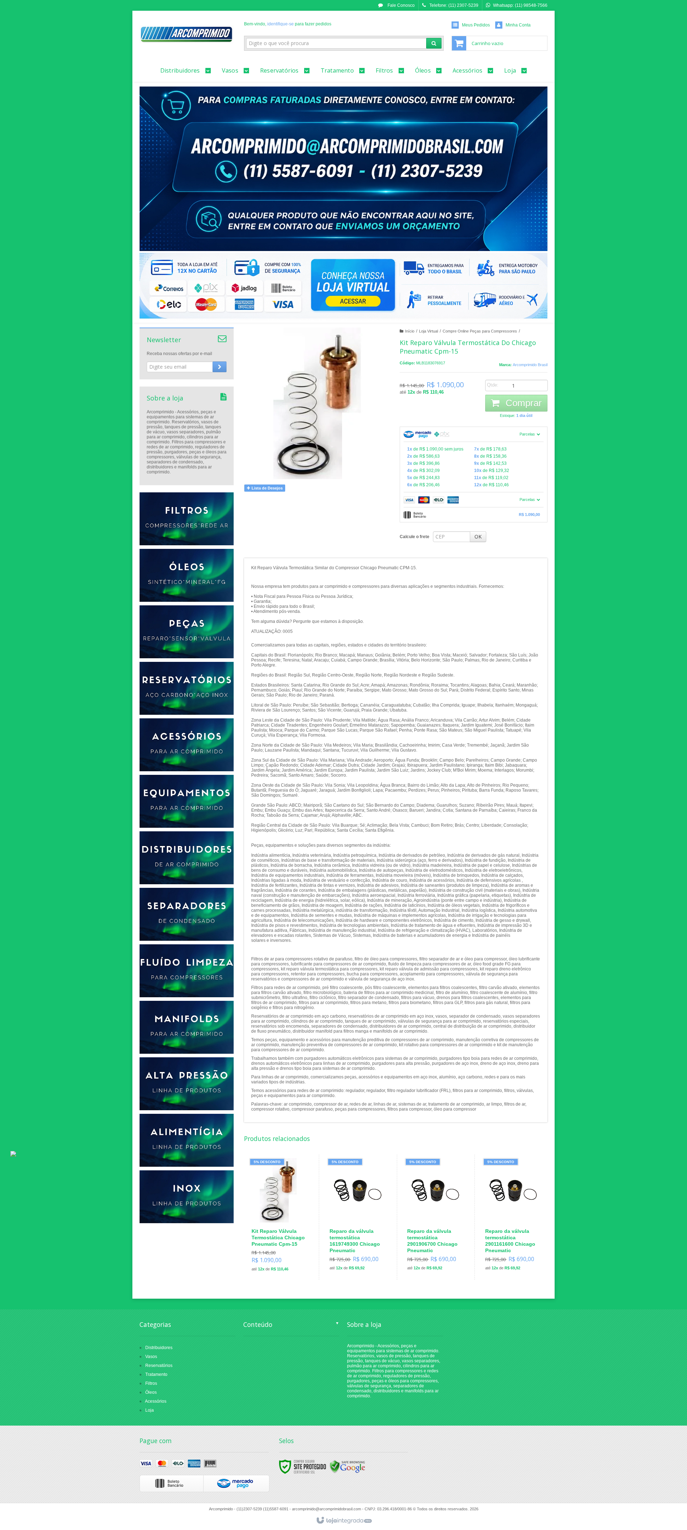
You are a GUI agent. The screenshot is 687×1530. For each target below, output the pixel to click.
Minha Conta (518, 25)
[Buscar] (434, 43)
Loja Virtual (428, 331)
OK (478, 536)
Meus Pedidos (476, 25)
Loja (149, 1410)
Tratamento (156, 1374)
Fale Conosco (400, 5)
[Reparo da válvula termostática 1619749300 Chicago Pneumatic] (356, 1217)
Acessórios (155, 1401)
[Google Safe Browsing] (347, 1466)
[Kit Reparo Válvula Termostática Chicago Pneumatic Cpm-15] (278, 1218)
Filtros (151, 1383)
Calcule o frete (414, 536)
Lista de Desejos (266, 488)
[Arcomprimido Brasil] (187, 34)
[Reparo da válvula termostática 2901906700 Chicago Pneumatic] (434, 1217)
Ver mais (283, 1246)
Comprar (522, 403)
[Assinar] (219, 366)
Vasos (151, 1356)
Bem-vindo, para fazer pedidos (287, 23)
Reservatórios (158, 1365)
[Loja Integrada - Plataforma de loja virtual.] (343, 1520)
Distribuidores (158, 1347)
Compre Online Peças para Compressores (480, 331)
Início (409, 331)
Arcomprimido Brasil (530, 365)
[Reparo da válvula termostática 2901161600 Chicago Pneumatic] (512, 1217)
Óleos (151, 1392)
